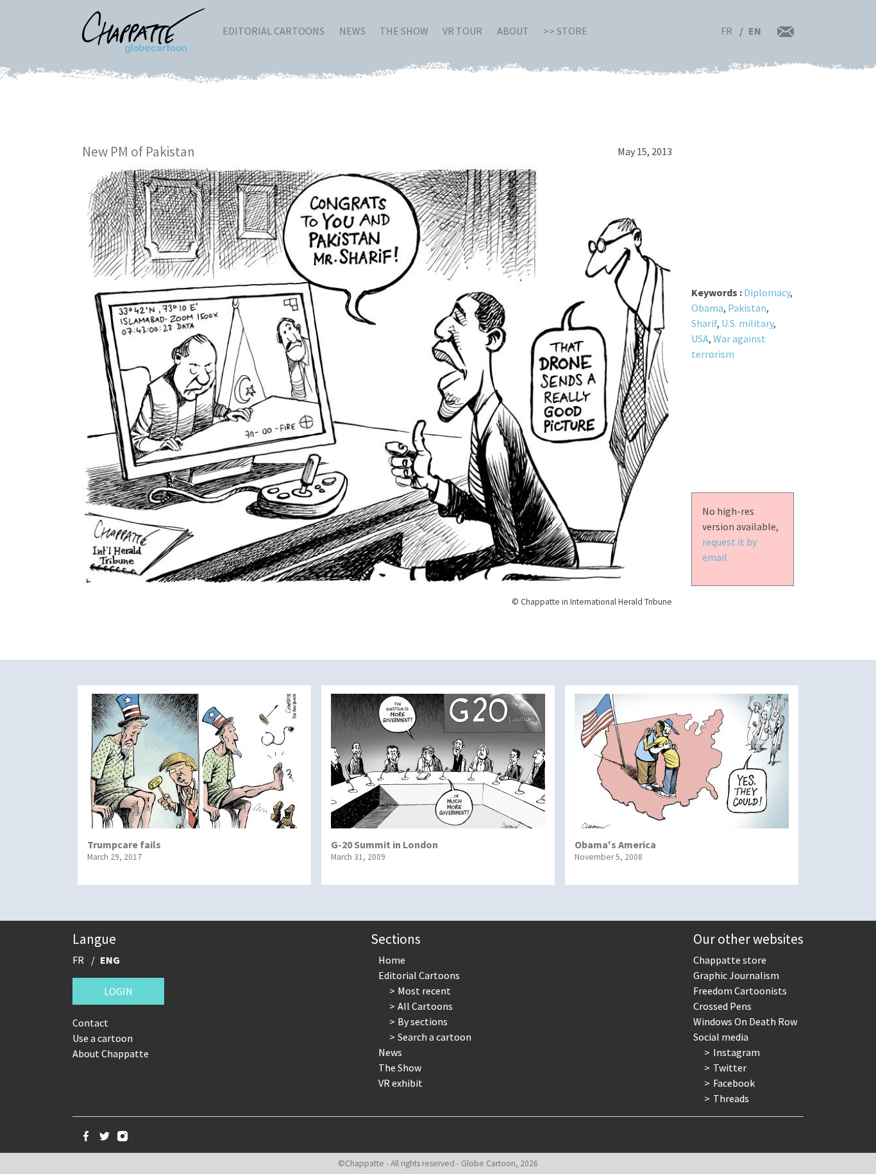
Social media (720, 1036)
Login (118, 991)
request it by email (729, 549)
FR (726, 30)
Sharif (704, 323)
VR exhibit (400, 1083)
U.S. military (747, 323)
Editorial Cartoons (273, 30)
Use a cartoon (102, 1038)
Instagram (736, 1052)
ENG (110, 959)
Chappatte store (729, 959)
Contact (90, 1022)
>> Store (565, 30)
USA (700, 338)
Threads (731, 1098)
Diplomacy (767, 292)
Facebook (734, 1083)
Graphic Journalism (736, 975)
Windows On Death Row (745, 1021)
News (352, 30)
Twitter (729, 1067)
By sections (423, 1021)
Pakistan (747, 307)
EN (754, 30)
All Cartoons (425, 1006)
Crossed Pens (722, 1006)
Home (391, 959)
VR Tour (462, 30)
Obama (707, 307)
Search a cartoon (434, 1036)
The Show (404, 30)
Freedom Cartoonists (740, 990)
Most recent (424, 990)
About (513, 30)
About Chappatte (110, 1053)
